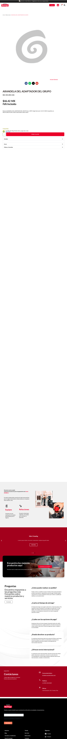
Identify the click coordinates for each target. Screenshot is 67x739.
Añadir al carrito (35, 134)
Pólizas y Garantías (8, 147)
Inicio (4, 14)
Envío (5, 144)
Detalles (6, 139)
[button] (58, 5)
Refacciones (8, 14)
